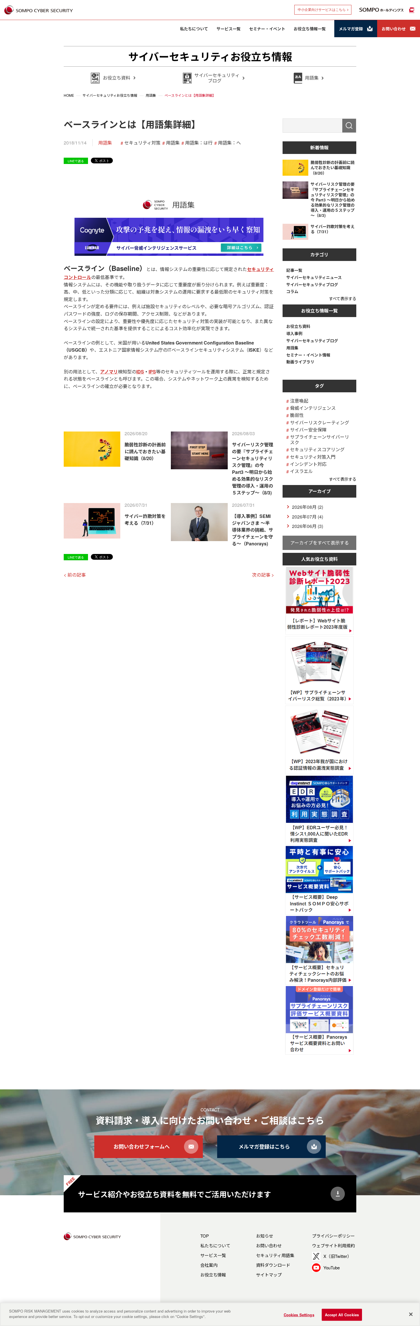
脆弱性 (297, 415)
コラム (292, 291)
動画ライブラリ (300, 361)
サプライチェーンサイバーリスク (319, 439)
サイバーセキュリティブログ (312, 284)
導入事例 (294, 333)
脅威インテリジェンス (313, 408)
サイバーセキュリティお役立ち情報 (210, 56)
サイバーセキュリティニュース (314, 277)
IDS (140, 371)
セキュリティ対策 (142, 142)
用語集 (105, 142)
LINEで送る (76, 161)
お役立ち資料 (298, 326)
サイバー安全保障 (308, 429)
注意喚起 (299, 400)
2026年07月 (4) (307, 516)
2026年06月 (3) (307, 526)
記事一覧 (294, 270)
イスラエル (301, 471)
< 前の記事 (75, 574)
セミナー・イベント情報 (308, 355)
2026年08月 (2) (307, 507)
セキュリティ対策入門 (312, 457)
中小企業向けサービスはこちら (322, 10)
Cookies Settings (299, 1314)
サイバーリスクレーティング (319, 422)
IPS (152, 371)
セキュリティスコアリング (317, 449)
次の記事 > (263, 574)
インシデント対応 (308, 464)
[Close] (411, 1314)
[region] (210, 1314)
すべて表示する (342, 298)
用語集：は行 (199, 142)
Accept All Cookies (342, 1314)
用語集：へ (229, 142)
